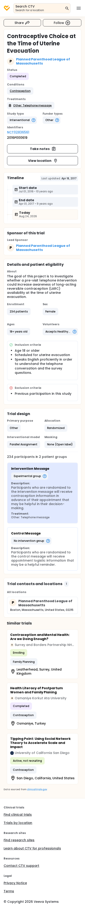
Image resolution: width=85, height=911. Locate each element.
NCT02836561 (18, 132)
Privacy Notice (15, 883)
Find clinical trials (18, 814)
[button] (20, 91)
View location (39, 160)
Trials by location (18, 823)
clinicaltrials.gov (37, 789)
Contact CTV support (21, 865)
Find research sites (19, 840)
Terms (9, 891)
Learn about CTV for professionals (32, 848)
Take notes (40, 149)
